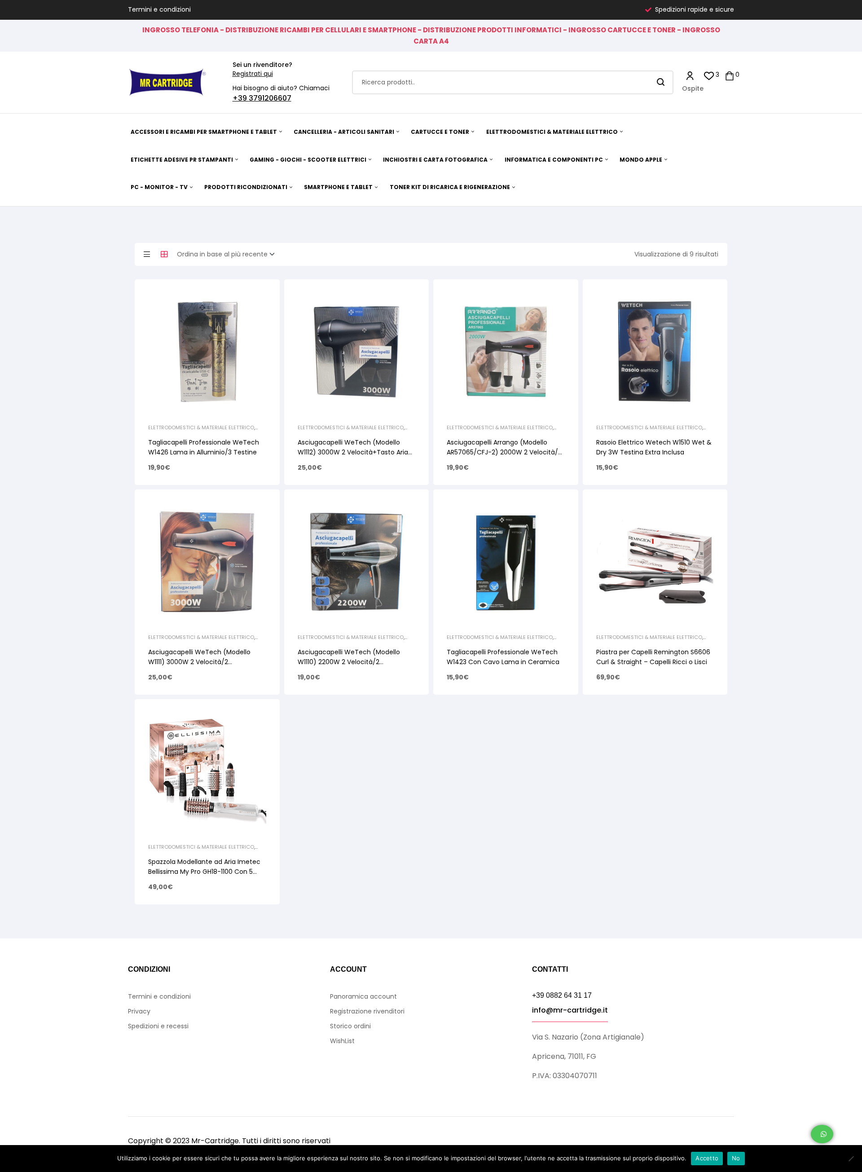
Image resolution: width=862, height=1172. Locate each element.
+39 (241, 98)
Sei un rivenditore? (262, 64)
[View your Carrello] (729, 75)
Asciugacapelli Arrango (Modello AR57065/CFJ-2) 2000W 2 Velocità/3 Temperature (504, 452)
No (736, 1158)
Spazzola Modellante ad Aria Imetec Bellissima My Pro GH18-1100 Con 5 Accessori (204, 871)
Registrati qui (253, 73)
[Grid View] (164, 254)
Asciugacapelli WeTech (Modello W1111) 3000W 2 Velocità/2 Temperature (199, 662)
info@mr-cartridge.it (570, 1010)
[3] (709, 75)
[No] (850, 1158)
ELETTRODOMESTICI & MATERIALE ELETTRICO (201, 427)
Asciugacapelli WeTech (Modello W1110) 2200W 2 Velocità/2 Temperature (349, 662)
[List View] (146, 254)
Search (661, 82)
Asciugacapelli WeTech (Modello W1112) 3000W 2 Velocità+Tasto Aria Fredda (353, 452)
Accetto (706, 1158)
